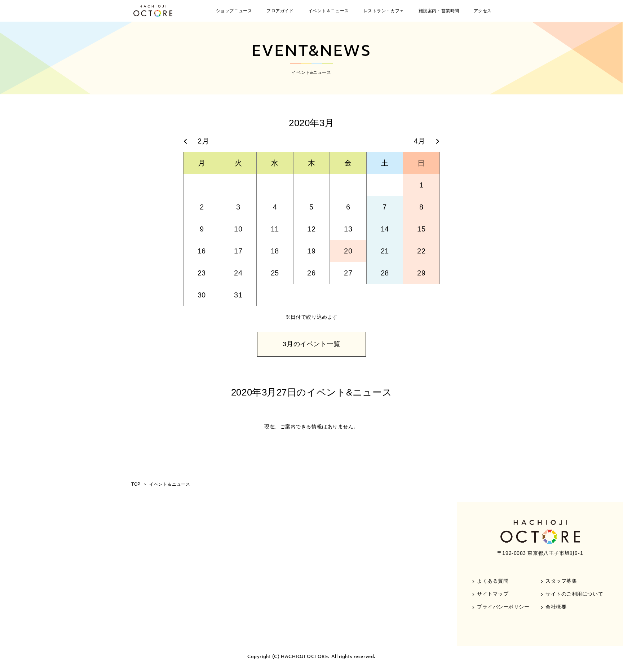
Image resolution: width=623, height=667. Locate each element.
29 (421, 273)
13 (348, 229)
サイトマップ (492, 594)
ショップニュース (234, 10)
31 (238, 295)
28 (385, 273)
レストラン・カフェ (383, 10)
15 (421, 229)
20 (348, 251)
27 (348, 273)
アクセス (483, 10)
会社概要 (555, 607)
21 (385, 251)
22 (421, 251)
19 (311, 251)
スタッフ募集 (561, 581)
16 (202, 251)
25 (275, 273)
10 (238, 229)
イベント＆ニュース (328, 10)
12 (311, 229)
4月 (419, 141)
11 (275, 229)
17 (238, 251)
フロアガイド (279, 10)
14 (385, 229)
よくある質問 (492, 581)
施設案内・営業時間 (439, 10)
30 (202, 295)
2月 (203, 141)
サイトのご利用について (574, 594)
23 (202, 273)
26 (311, 273)
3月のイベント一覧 (311, 344)
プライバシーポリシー (503, 607)
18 (275, 251)
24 (238, 273)
